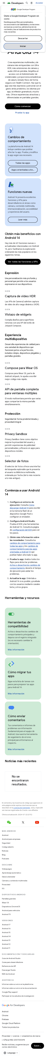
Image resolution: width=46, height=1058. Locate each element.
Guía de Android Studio (11, 958)
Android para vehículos (11, 910)
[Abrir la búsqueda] (26, 2)
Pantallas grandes (9, 899)
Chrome (5, 1015)
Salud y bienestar (8, 877)
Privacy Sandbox (16, 434)
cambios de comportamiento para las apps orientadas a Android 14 (24, 549)
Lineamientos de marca (31, 1036)
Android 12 (6, 944)
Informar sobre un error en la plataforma (17, 984)
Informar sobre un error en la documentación (19, 988)
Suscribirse (39, 1046)
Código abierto (8, 847)
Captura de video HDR (20, 296)
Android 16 (6, 928)
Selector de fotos (17, 461)
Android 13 (6, 940)
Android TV (6, 914)
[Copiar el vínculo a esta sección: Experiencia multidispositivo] (30, 339)
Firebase (5, 1019)
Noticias (5, 851)
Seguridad (6, 843)
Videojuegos (7, 869)
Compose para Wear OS (21, 368)
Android (5, 835)
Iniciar (23, 46)
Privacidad (6, 884)
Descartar (23, 38)
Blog (3, 855)
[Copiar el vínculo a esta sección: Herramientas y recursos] (7, 602)
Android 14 (6, 936)
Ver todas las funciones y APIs (23, 262)
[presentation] (23, 273)
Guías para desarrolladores (12, 962)
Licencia (16, 1036)
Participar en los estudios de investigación (18, 996)
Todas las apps (22, 163)
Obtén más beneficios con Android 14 (23, 236)
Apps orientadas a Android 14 (25, 170)
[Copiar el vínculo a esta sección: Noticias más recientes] (7, 765)
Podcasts (5, 859)
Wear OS (5, 903)
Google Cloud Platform (11, 1023)
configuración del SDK (22, 530)
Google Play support (10, 992)
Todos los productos (10, 1027)
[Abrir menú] (3, 3)
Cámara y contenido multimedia (14, 881)
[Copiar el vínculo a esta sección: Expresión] (21, 273)
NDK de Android (8, 974)
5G (3, 888)
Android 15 (6, 932)
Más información (16, 650)
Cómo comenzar (23, 106)
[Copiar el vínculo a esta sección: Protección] (23, 414)
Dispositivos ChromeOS (11, 906)
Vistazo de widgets (18, 314)
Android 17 (6, 925)
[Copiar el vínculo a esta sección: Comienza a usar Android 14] (11, 494)
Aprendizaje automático (11, 873)
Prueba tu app (22, 113)
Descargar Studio (9, 970)
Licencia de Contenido (21, 808)
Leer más (22, 220)
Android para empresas (11, 839)
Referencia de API (9, 966)
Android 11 (6, 948)
